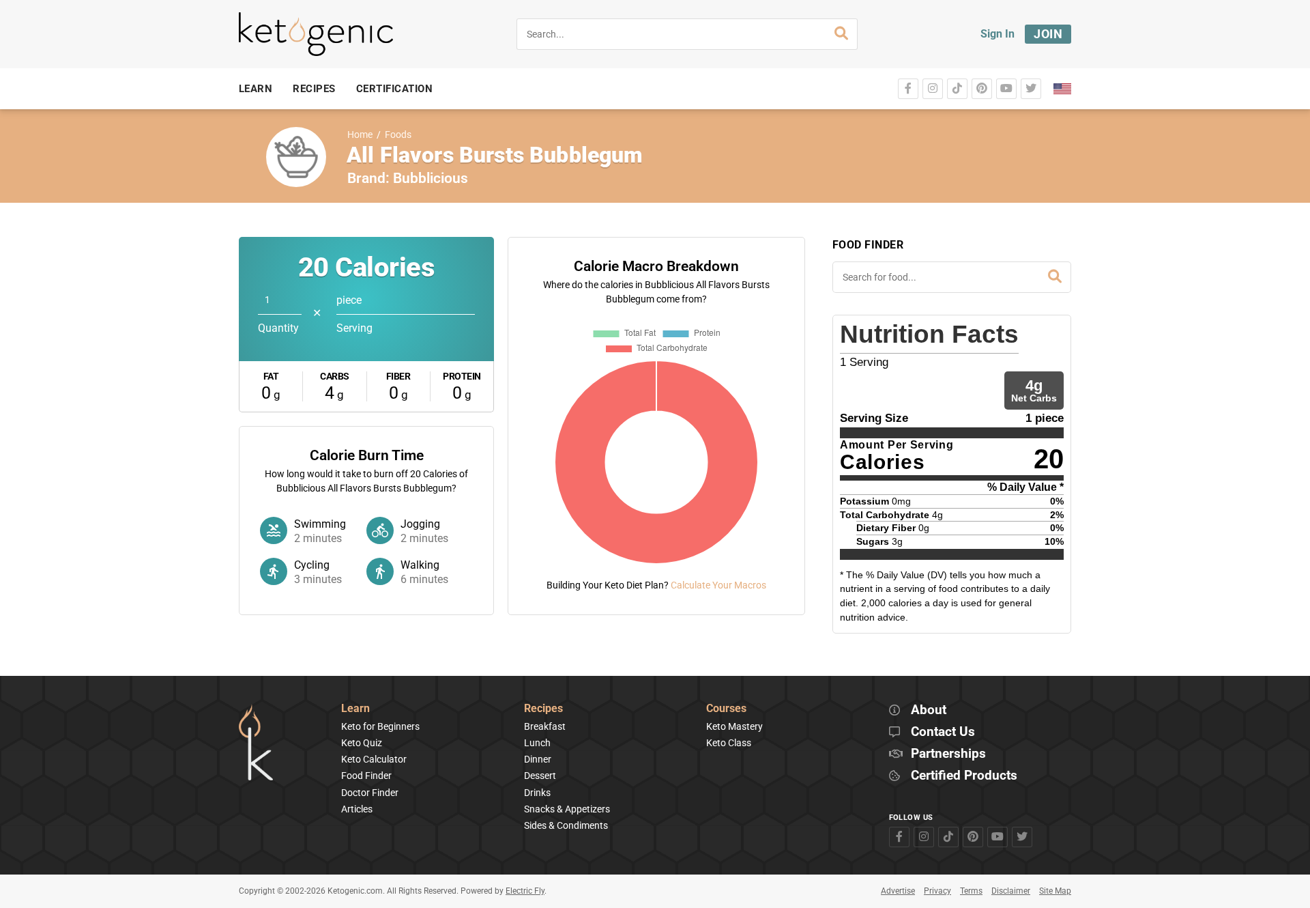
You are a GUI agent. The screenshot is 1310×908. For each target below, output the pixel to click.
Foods (398, 135)
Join (1048, 34)
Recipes (543, 709)
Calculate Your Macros (718, 585)
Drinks (537, 792)
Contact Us (943, 732)
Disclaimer (1010, 891)
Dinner (537, 759)
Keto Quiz (361, 742)
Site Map (1055, 891)
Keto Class (728, 742)
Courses (726, 709)
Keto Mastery (734, 726)
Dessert (540, 775)
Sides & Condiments (566, 825)
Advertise (898, 891)
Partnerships (948, 754)
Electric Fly (525, 891)
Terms (971, 891)
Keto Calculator (374, 759)
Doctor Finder (369, 792)
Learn (355, 709)
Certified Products (964, 776)
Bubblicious (430, 178)
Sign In (997, 33)
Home (360, 135)
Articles (357, 809)
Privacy (937, 891)
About (928, 710)
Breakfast (545, 726)
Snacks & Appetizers (567, 809)
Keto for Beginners (380, 726)
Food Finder (366, 775)
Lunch (537, 742)
